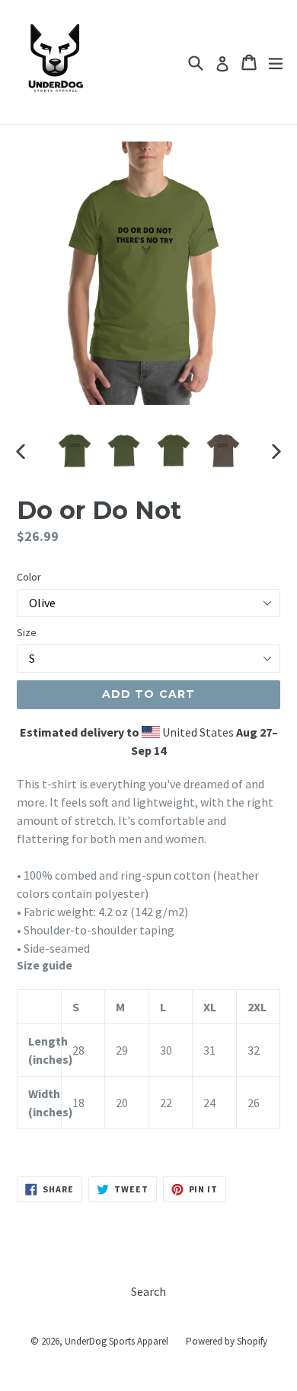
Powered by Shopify (226, 1341)
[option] (74, 450)
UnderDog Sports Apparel (116, 1341)
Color (29, 577)
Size (27, 632)
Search (148, 1291)
